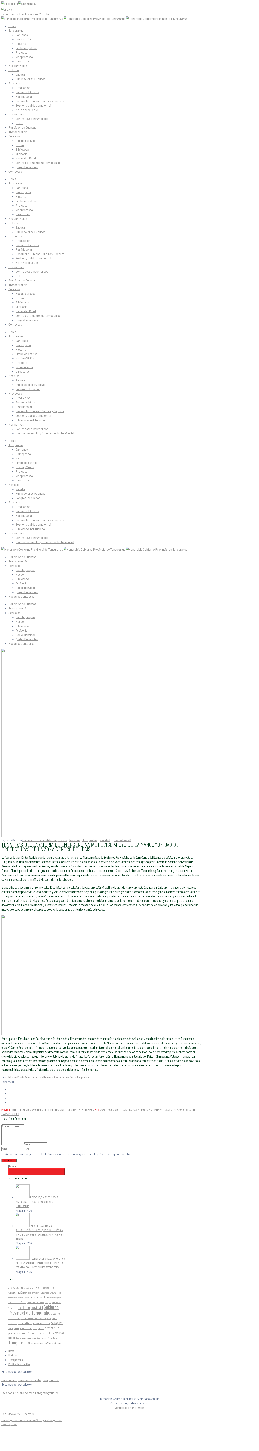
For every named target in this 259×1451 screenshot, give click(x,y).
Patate (10, 1328)
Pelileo (16, 1328)
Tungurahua (15, 30)
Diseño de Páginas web (9, 1424)
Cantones (22, 35)
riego (19, 1338)
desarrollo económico (17, 1302)
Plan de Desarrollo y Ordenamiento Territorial (45, 433)
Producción (23, 87)
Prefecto (21, 52)
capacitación (16, 1292)
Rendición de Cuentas (22, 127)
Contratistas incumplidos (32, 118)
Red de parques (25, 140)
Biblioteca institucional (30, 420)
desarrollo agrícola (55, 1298)
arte (21, 1287)
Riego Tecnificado (28, 1337)
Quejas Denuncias (27, 167)
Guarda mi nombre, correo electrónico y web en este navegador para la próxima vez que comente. (68, 1154)
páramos (45, 1333)
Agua (10, 1287)
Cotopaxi (27, 1297)
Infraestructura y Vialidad (36, 1318)
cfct (60, 1293)
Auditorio (21, 154)
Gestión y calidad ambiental (33, 105)
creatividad (35, 1297)
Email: (31, 1420)
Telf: (17, 1414)
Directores (23, 61)
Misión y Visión (17, 65)
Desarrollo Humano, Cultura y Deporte (40, 101)
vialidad (43, 1343)
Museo (20, 145)
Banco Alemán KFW (30, 1287)
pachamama (38, 1323)
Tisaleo (55, 1338)
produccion (14, 1333)
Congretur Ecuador (28, 389)
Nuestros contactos (21, 596)
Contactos (15, 171)
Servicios (14, 136)
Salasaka (39, 1338)
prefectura (52, 1327)
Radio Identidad (26, 158)
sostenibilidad (47, 1338)
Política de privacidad (19, 1364)
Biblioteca (22, 149)
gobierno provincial (30, 1307)
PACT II (47, 1323)
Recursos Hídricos (27, 92)
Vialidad (105, 840)
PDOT (19, 123)
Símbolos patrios (26, 48)
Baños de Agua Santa (46, 1287)
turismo (34, 1343)
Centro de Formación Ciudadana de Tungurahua (41, 1292)
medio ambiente (25, 1323)
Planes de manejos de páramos (32, 1328)
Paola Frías (121, 840)
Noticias (13, 70)
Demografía (23, 39)
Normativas (16, 114)
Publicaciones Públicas (30, 79)
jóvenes (48, 1318)
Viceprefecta (24, 57)
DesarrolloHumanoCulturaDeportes (37, 1302)
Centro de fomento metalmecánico (38, 162)
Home (12, 26)
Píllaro (51, 1333)
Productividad (36, 1333)
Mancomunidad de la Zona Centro (60, 1077)
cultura (45, 1297)
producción (25, 1333)
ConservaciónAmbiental (15, 1298)
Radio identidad (26, 587)
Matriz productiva (27, 109)
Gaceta (20, 74)
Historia (21, 43)
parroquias (57, 1323)
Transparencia (17, 131)
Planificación (24, 96)
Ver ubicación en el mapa (129, 1407)
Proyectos (15, 83)
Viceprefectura (55, 1343)
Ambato (16, 1287)
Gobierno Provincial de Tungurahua (44, 840)
